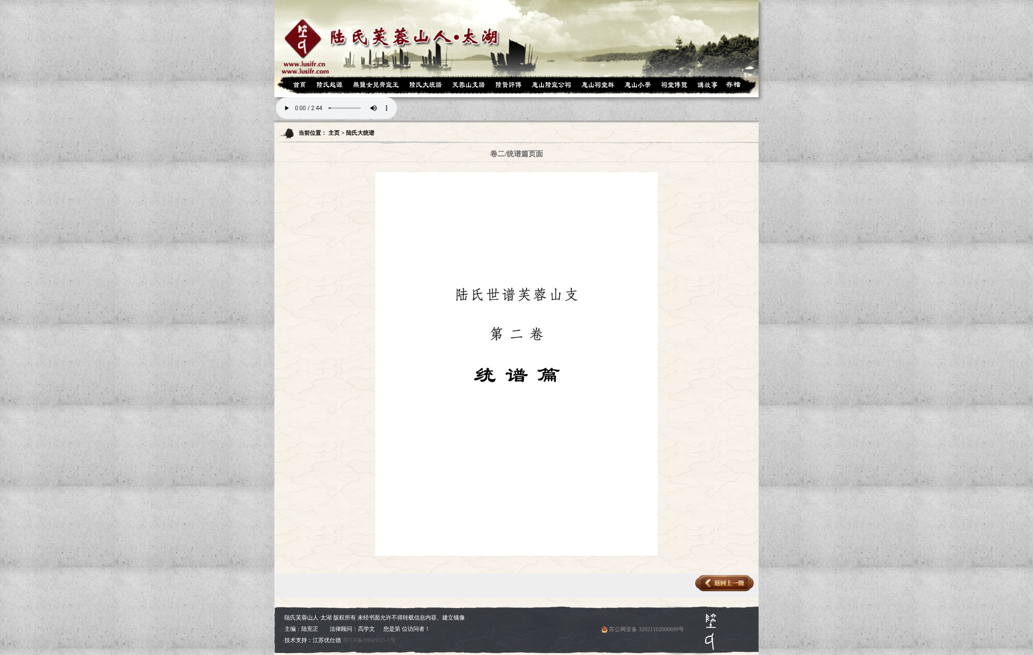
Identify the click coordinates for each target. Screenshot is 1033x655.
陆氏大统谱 (360, 133)
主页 (334, 133)
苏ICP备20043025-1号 (369, 640)
